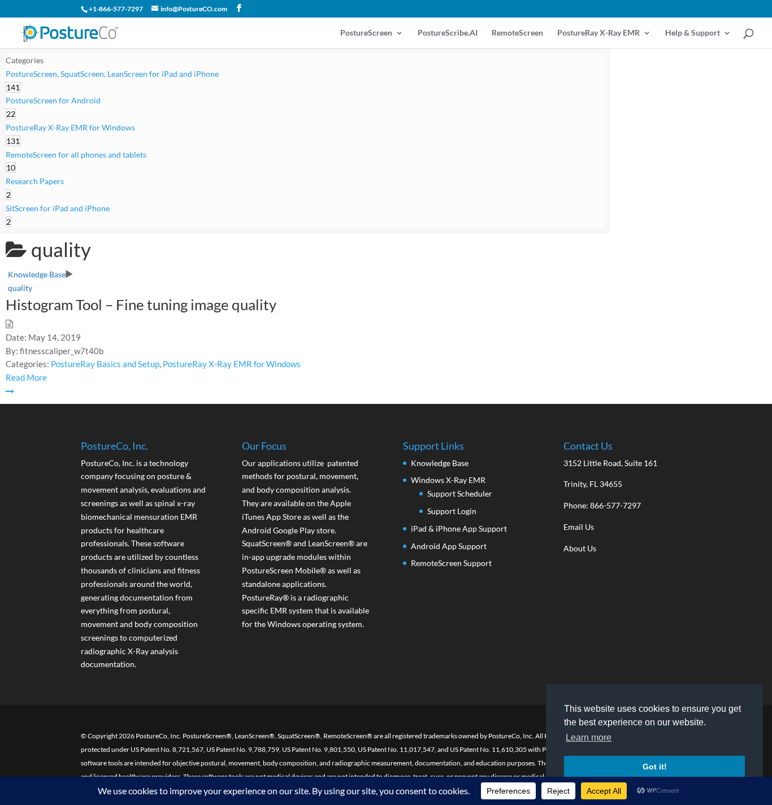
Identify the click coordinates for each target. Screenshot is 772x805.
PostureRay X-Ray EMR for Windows (232, 364)
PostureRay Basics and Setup (105, 364)
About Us (579, 548)
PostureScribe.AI (448, 33)
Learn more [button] (588, 737)
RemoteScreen (517, 33)
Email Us (578, 527)
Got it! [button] (655, 766)
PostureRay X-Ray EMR (598, 33)
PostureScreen (366, 33)
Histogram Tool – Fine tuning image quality (141, 304)
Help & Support (692, 33)
